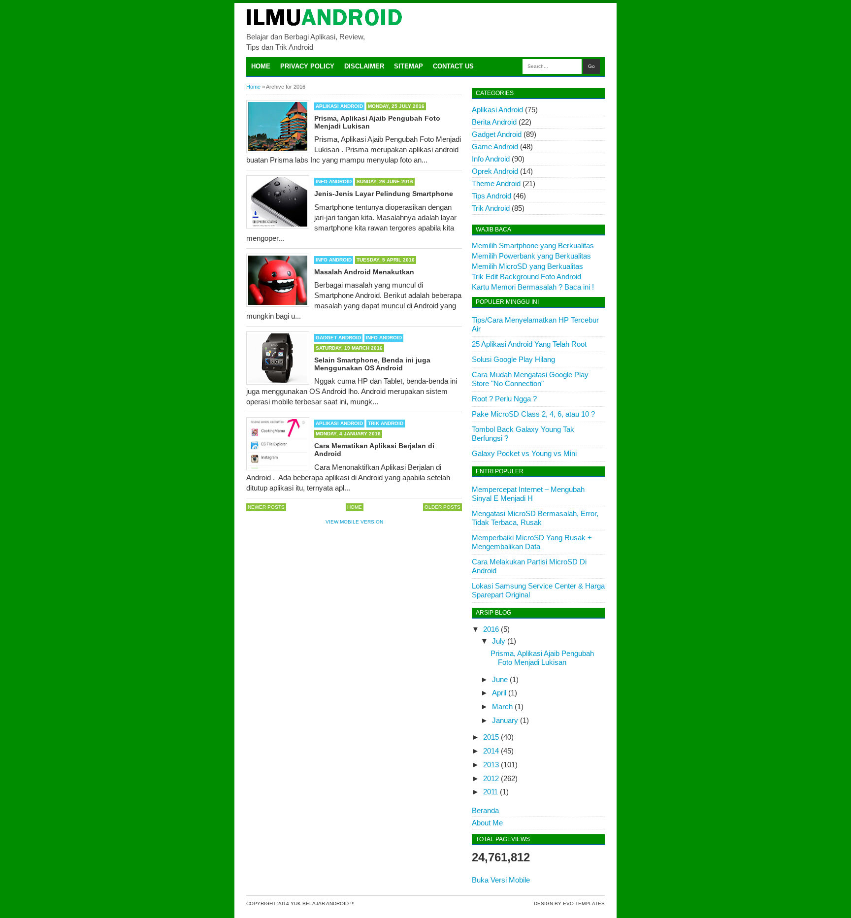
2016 (491, 629)
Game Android (495, 146)
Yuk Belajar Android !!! (323, 903)
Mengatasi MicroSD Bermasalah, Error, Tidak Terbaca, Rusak (535, 517)
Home (260, 66)
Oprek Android (495, 171)
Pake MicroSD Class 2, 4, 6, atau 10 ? (533, 414)
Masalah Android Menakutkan (364, 272)
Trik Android (385, 423)
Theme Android (496, 183)
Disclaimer (364, 66)
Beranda (485, 810)
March (502, 706)
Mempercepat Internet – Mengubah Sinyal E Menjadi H (528, 493)
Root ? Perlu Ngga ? (504, 398)
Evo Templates (584, 903)
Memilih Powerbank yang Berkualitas (531, 256)
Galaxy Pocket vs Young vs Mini (524, 453)
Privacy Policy (307, 66)
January (505, 720)
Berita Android (494, 122)
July (498, 641)
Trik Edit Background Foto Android (526, 276)
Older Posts (442, 507)
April (499, 692)
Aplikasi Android (339, 106)
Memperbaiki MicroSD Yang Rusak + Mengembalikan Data (532, 542)
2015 (491, 737)
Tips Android (491, 196)
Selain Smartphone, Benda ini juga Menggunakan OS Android (372, 364)
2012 (491, 778)
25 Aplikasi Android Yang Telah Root (529, 344)
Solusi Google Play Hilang (513, 359)
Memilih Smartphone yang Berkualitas (533, 245)
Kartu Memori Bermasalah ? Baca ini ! (533, 287)
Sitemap (408, 66)
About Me (487, 823)
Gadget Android (338, 337)
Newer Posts (266, 507)
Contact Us (453, 66)
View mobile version (354, 522)
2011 (490, 791)
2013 (491, 764)
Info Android (334, 181)
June (500, 679)
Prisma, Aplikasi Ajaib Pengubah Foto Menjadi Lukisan (542, 657)
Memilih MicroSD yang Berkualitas (527, 266)
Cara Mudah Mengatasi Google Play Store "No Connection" (530, 379)
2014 (491, 751)
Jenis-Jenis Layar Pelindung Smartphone (383, 193)
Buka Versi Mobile (501, 880)
